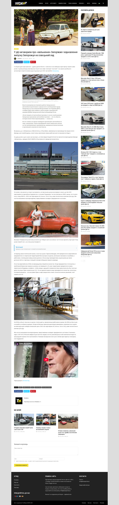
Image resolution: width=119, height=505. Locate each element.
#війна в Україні (26, 387)
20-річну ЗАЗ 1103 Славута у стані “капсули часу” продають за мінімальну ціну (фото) (93, 153)
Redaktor (20, 58)
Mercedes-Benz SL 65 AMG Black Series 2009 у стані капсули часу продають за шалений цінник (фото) (92, 128)
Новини (41, 3)
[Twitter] (17, 496)
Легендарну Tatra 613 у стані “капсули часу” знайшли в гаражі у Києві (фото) (92, 178)
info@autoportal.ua (65, 490)
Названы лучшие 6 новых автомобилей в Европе (43, 428)
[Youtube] (16, 496)
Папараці (94, 3)
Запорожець (55, 71)
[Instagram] (18, 496)
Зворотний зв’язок (84, 485)
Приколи (81, 3)
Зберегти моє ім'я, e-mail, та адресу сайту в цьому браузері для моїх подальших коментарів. (37, 461)
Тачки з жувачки (72, 3)
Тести (46, 3)
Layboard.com (67, 494)
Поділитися (19, 62)
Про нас (16, 482)
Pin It (34, 62)
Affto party (53, 3)
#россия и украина (46, 387)
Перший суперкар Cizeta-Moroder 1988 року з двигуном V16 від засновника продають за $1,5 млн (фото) (92, 54)
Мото (88, 3)
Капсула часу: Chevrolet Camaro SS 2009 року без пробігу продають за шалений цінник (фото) (92, 227)
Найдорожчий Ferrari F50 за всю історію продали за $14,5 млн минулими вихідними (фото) (93, 252)
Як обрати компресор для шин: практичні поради (90, 30)
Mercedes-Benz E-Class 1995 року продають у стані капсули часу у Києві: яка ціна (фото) (92, 80)
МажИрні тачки (62, 3)
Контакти (16, 485)
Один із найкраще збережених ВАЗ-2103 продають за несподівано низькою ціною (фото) (93, 202)
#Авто (20, 387)
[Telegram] (20, 496)
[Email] (22, 496)
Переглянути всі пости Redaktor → (32, 401)
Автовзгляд (26, 380)
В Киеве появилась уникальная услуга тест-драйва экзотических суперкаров (67, 432)
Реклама (16, 487)
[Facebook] (14, 496)
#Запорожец (38, 387)
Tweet (27, 62)
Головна (16, 480)
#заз (32, 387)
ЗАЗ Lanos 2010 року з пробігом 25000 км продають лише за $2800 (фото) (92, 104)
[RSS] (21, 496)
